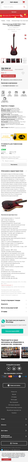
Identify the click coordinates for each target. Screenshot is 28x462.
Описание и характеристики (12, 171)
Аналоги (4, 304)
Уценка (14, 413)
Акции (14, 394)
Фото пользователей (9, 308)
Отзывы (4, 312)
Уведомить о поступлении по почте (12, 79)
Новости (14, 391)
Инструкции (14, 402)
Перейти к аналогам (8, 76)
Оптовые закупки (14, 405)
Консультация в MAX (12, 331)
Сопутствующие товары (10, 300)
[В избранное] (23, 75)
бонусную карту (9, 70)
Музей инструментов (14, 410)
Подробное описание (20, 127)
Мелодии (14, 399)
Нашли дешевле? (19, 69)
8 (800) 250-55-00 (16, 447)
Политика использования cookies (16, 457)
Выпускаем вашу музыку (14, 407)
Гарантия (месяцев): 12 (7, 285)
